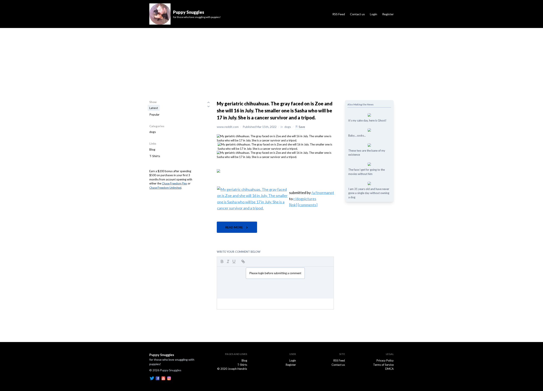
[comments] (308, 204)
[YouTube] (163, 378)
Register (388, 14)
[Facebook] (157, 378)
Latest (153, 108)
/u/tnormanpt (322, 192)
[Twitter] (151, 378)
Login (373, 14)
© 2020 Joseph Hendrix (232, 368)
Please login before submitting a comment (275, 273)
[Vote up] (208, 102)
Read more (234, 227)
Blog (152, 149)
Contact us (357, 14)
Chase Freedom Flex (174, 183)
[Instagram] (169, 378)
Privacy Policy (385, 360)
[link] (293, 204)
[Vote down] (208, 106)
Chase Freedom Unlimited (165, 187)
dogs (152, 132)
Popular (154, 114)
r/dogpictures (304, 198)
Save (301, 126)
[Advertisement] (271, 59)
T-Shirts (154, 156)
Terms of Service (383, 364)
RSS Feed (338, 14)
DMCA (389, 368)
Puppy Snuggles (161, 355)
